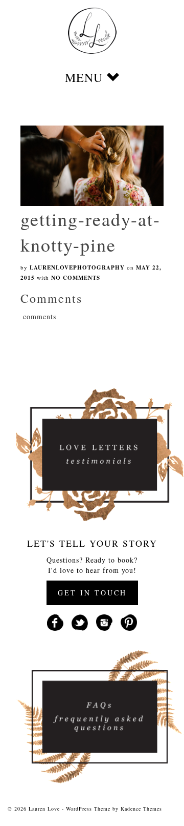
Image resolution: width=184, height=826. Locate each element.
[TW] (79, 621)
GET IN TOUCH (92, 592)
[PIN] (129, 621)
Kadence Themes (141, 808)
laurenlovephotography (77, 267)
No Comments (75, 278)
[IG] (104, 621)
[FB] (55, 621)
